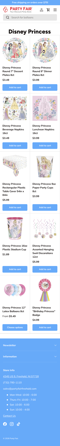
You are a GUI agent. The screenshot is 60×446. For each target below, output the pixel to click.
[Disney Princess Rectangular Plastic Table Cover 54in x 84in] (14, 166)
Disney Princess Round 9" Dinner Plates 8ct (42, 71)
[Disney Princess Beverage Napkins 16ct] (14, 108)
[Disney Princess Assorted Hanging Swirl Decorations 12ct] (44, 228)
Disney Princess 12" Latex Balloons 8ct (14, 309)
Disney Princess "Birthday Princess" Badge (43, 311)
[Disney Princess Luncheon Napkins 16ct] (44, 108)
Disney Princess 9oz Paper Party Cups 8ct (44, 187)
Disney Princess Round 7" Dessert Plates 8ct (12, 71)
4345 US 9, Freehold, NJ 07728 (21, 376)
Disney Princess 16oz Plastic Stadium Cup (14, 247)
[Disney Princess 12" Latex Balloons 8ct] (14, 290)
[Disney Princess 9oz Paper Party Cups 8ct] (44, 166)
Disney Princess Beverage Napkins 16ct (13, 129)
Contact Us (9, 415)
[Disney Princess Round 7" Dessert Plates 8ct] (14, 50)
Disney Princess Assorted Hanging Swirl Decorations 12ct (43, 251)
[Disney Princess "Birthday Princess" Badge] (44, 290)
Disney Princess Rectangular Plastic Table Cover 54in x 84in (13, 189)
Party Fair (14, 438)
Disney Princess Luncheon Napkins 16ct (43, 129)
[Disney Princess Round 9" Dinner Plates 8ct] (44, 50)
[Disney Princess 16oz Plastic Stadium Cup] (14, 228)
